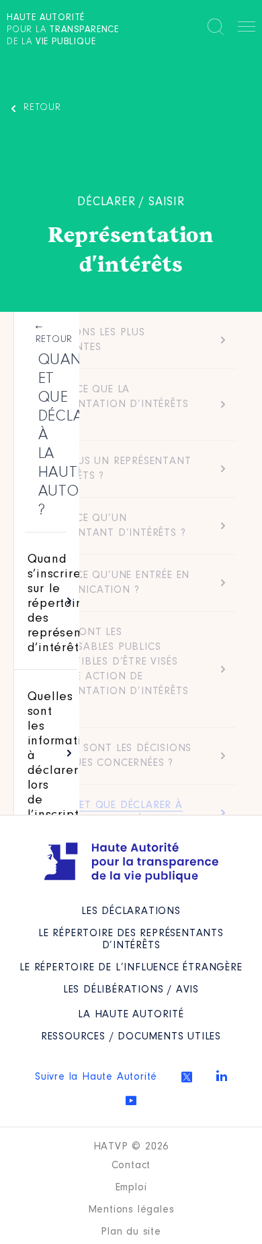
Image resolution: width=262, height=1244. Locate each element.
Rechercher (215, 27)
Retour (42, 108)
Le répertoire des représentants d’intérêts (131, 939)
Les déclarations (131, 911)
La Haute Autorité (131, 1014)
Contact (131, 1165)
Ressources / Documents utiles (131, 1036)
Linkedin (221, 1075)
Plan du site (131, 1232)
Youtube (131, 1100)
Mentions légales (131, 1209)
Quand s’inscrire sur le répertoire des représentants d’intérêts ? (70, 604)
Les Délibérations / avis (131, 989)
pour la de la (63, 30)
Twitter (186, 1077)
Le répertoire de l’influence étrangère (130, 967)
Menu (246, 29)
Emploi (131, 1187)
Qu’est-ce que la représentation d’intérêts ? (113, 404)
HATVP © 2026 (131, 1146)
